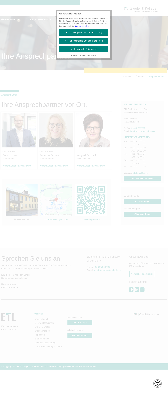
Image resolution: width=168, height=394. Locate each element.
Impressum (92, 55)
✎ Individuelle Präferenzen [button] (83, 49)
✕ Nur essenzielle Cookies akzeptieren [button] (84, 41)
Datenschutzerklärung (82, 26)
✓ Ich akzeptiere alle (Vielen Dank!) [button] (84, 32)
